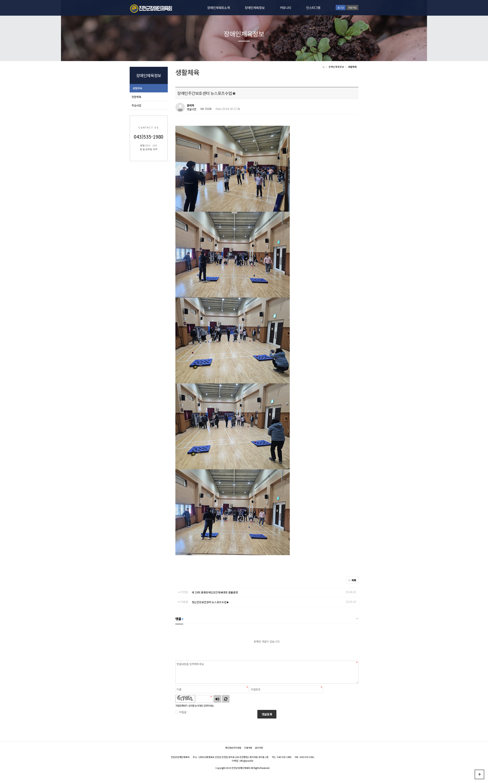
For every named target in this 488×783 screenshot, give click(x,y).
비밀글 (182, 712)
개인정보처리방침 (233, 747)
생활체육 (137, 88)
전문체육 (136, 97)
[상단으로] (479, 774)
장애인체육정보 (254, 7)
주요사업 (136, 105)
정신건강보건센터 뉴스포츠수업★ (210, 602)
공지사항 (259, 747)
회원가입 (352, 7)
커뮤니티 (285, 7)
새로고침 (226, 699)
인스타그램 (313, 7)
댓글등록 (267, 714)
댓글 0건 (191, 109)
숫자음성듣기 (217, 699)
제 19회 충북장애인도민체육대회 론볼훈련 (215, 592)
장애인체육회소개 (218, 7)
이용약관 (248, 747)
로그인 (341, 7)
